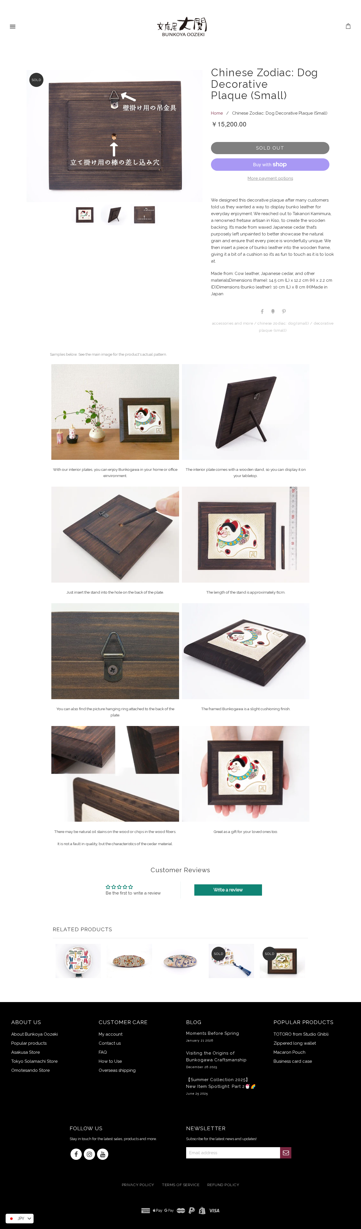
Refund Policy (223, 1185)
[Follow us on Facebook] (76, 1155)
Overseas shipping (117, 1070)
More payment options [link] (270, 178)
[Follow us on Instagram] (89, 1155)
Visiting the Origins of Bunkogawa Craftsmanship (216, 1060)
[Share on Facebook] (262, 311)
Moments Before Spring (212, 1036)
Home (217, 113)
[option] (114, 136)
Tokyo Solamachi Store (34, 1061)
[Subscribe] (285, 1152)
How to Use (110, 1061)
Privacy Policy (138, 1185)
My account (110, 1034)
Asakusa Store (25, 1052)
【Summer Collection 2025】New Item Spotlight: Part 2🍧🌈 (221, 1086)
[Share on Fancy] (272, 311)
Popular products (29, 1043)
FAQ (103, 1052)
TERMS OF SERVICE (180, 1185)
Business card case (293, 1061)
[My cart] (348, 26)
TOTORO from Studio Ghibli (301, 1034)
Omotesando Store (30, 1070)
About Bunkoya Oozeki (34, 1034)
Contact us (110, 1043)
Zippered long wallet (295, 1043)
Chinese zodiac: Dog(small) (283, 323)
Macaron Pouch (289, 1052)
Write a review (228, 890)
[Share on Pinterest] (283, 311)
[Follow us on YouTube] (102, 1155)
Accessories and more (232, 323)
